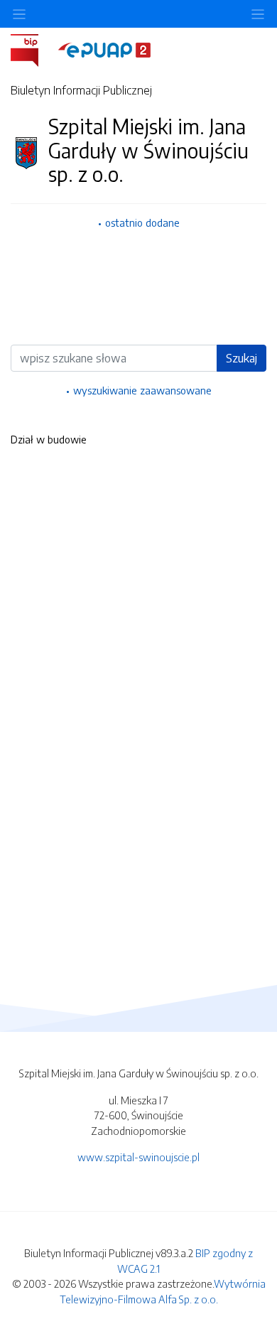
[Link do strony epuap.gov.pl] (104, 49)
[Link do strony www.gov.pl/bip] (33, 49)
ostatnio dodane (142, 222)
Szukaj (241, 358)
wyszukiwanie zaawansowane (142, 390)
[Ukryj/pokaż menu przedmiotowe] (19, 14)
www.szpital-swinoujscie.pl (138, 1157)
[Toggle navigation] (258, 14)
